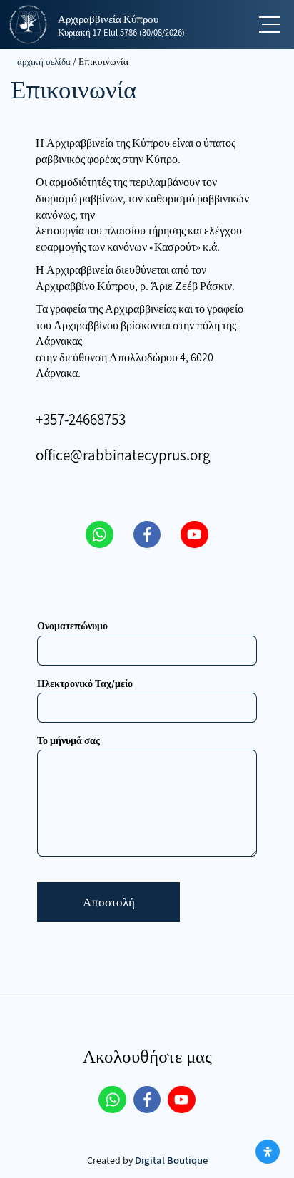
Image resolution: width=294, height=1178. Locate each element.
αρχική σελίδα (44, 61)
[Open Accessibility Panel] (267, 1152)
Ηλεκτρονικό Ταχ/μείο (85, 683)
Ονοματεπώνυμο (72, 625)
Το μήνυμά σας (68, 740)
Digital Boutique (171, 1160)
